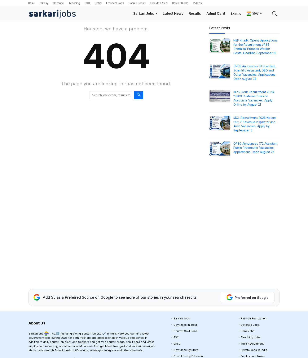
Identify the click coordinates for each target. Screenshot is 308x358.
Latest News (173, 13)
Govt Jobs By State (185, 350)
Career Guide (180, 3)
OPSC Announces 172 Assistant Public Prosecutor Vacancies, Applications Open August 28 (255, 148)
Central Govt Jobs (185, 331)
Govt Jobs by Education (188, 356)
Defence (58, 3)
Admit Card (215, 13)
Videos (197, 3)
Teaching (74, 3)
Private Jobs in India (254, 350)
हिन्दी (255, 13)
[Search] (138, 95)
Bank (31, 3)
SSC (87, 3)
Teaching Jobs (250, 337)
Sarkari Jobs (143, 13)
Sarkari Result (137, 3)
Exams (235, 13)
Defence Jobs (250, 324)
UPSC (98, 3)
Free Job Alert (158, 3)
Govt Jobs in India (185, 324)
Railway (43, 3)
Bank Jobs (247, 331)
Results (195, 13)
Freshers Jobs (115, 3)
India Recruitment (252, 343)
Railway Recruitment (254, 318)
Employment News (253, 356)
